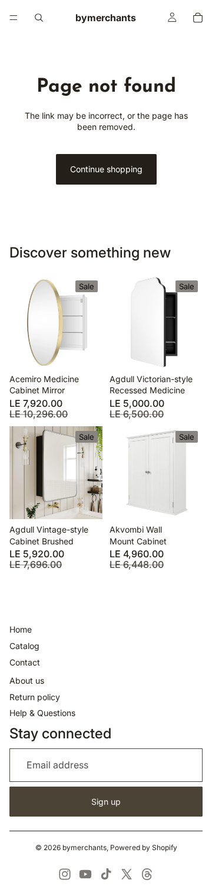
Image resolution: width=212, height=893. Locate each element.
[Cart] (198, 18)
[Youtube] (85, 874)
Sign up (106, 802)
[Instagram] (65, 874)
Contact (24, 662)
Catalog (24, 646)
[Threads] (147, 874)
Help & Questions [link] (42, 713)
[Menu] (13, 17)
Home (20, 629)
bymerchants (84, 847)
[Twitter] (127, 874)
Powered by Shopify (143, 847)
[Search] (39, 18)
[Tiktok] (106, 874)
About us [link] (26, 680)
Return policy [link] (34, 697)
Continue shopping (106, 169)
